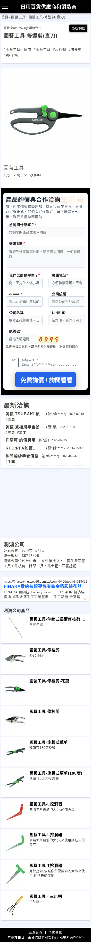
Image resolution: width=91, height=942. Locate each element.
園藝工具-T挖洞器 (45, 865)
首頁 (4, 17)
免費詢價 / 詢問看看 (46, 380)
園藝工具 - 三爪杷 (54, 896)
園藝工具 (18, 17)
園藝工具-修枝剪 (54, 650)
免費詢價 (78, 28)
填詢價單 (55, 932)
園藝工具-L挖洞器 (45, 804)
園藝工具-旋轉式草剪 (48, 742)
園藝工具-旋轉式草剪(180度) (55, 773)
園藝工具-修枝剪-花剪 (49, 681)
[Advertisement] (45, 502)
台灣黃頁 (35, 932)
